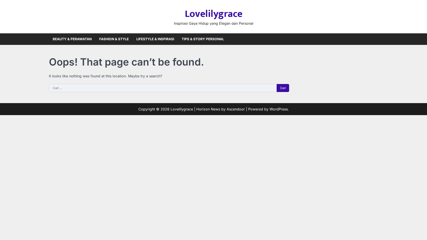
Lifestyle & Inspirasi (155, 39)
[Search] (374, 39)
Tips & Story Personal (203, 39)
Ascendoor (236, 109)
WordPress (279, 109)
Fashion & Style (114, 39)
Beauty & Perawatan (72, 39)
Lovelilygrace (213, 14)
